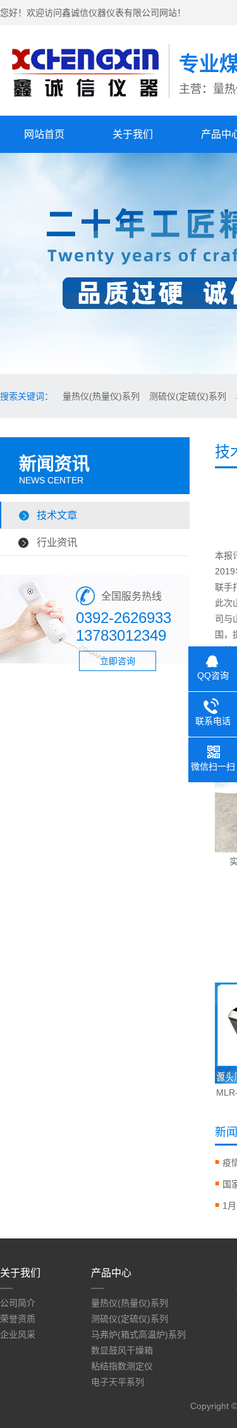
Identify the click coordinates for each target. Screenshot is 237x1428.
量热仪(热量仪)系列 (101, 396)
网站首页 (44, 134)
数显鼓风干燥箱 (122, 1350)
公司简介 (17, 1303)
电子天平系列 (117, 1382)
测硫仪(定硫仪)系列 (187, 396)
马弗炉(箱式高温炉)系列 (138, 1334)
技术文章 (57, 515)
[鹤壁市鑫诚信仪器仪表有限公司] (84, 102)
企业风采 (17, 1334)
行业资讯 (57, 542)
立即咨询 (117, 661)
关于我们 (132, 134)
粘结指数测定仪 (122, 1366)
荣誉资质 (17, 1319)
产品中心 (111, 1273)
